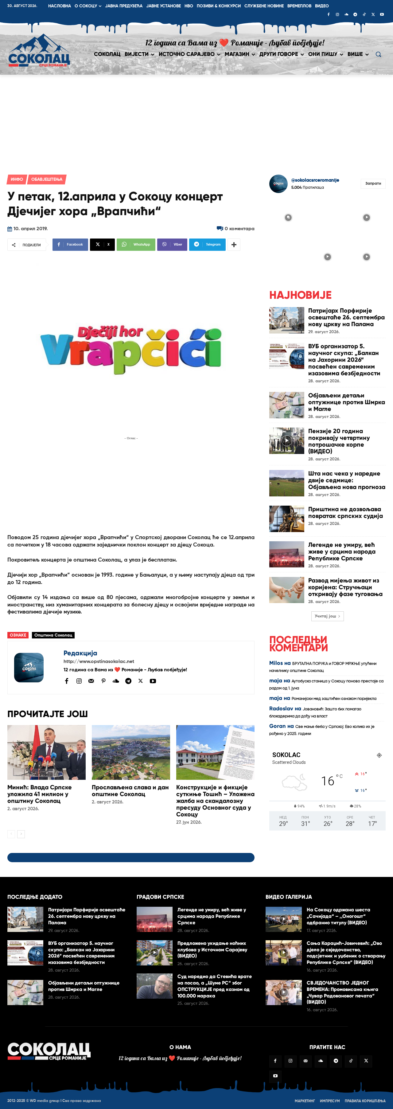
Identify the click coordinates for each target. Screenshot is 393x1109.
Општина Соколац (53, 635)
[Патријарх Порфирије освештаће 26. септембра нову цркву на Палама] (286, 320)
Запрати (373, 184)
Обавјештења (46, 179)
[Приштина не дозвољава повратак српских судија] (286, 519)
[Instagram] (337, 15)
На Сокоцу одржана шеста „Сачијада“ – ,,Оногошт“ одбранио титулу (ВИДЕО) (338, 916)
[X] (373, 15)
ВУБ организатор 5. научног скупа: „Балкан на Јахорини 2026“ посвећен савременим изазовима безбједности (344, 359)
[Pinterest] (103, 681)
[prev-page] (11, 834)
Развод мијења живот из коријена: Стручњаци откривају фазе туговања (345, 587)
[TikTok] (364, 15)
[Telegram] (355, 15)
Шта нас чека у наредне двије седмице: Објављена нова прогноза (346, 480)
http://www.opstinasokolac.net (99, 661)
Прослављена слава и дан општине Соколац (130, 790)
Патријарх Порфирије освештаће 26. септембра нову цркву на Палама (346, 317)
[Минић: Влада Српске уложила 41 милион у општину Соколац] (46, 752)
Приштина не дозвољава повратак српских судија (345, 512)
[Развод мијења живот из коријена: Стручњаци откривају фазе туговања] (286, 590)
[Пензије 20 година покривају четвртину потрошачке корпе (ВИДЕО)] (286, 441)
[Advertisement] (196, 121)
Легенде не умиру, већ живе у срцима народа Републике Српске (341, 551)
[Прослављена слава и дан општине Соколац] (131, 752)
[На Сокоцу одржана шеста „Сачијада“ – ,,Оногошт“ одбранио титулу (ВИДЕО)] (284, 919)
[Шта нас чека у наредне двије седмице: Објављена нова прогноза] (286, 483)
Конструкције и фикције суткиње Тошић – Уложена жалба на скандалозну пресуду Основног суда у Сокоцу (215, 800)
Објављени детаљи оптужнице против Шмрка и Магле (346, 402)
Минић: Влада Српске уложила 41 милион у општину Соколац (39, 793)
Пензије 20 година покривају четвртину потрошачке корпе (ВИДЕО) (339, 441)
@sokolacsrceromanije (315, 180)
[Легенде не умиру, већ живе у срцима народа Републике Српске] (286, 554)
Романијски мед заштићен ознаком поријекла (334, 699)
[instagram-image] (288, 217)
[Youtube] (382, 15)
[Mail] (91, 681)
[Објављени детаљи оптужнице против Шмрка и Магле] (286, 405)
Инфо (17, 179)
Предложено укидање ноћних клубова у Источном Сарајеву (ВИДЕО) (212, 949)
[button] (378, 54)
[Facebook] (328, 15)
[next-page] (21, 834)
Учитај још (325, 616)
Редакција (80, 653)
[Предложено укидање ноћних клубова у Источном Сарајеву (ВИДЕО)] (155, 952)
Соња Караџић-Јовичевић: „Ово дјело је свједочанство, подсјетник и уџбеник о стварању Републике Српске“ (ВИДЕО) (346, 952)
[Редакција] (35, 668)
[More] (234, 245)
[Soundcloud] (346, 15)
